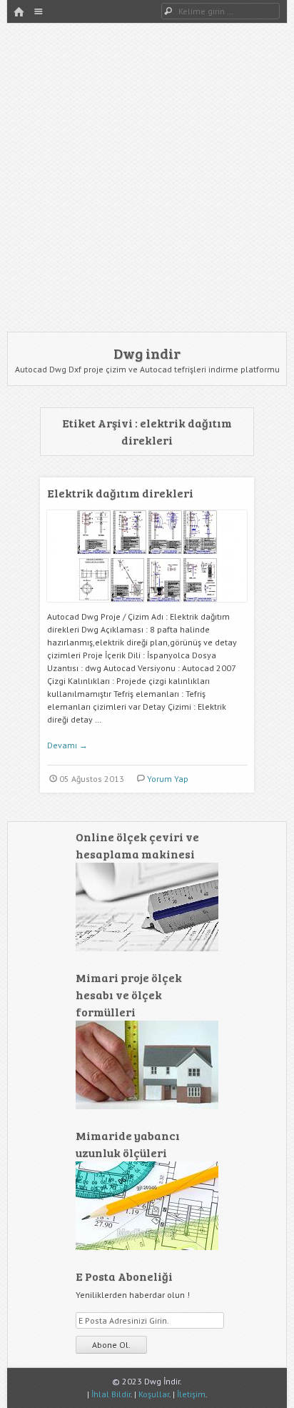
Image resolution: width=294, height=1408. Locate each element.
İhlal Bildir (111, 1394)
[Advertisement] (147, 177)
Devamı (67, 745)
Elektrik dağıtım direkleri (120, 492)
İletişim (191, 1394)
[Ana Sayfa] (18, 12)
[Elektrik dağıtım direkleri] (147, 607)
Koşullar (153, 1394)
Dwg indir (147, 353)
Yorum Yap (167, 778)
